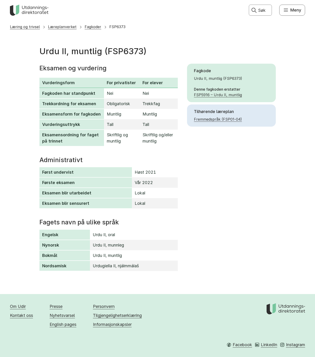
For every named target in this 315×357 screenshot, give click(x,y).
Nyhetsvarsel (62, 315)
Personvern (104, 306)
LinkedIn (269, 344)
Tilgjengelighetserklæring (117, 315)
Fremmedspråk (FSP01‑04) (218, 119)
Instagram (295, 344)
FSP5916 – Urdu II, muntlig (218, 94)
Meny (295, 10)
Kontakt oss (21, 315)
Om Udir (18, 306)
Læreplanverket (62, 26)
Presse (56, 306)
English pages (63, 324)
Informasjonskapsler (112, 324)
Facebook (242, 344)
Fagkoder (93, 26)
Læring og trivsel (25, 26)
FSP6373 (117, 26)
